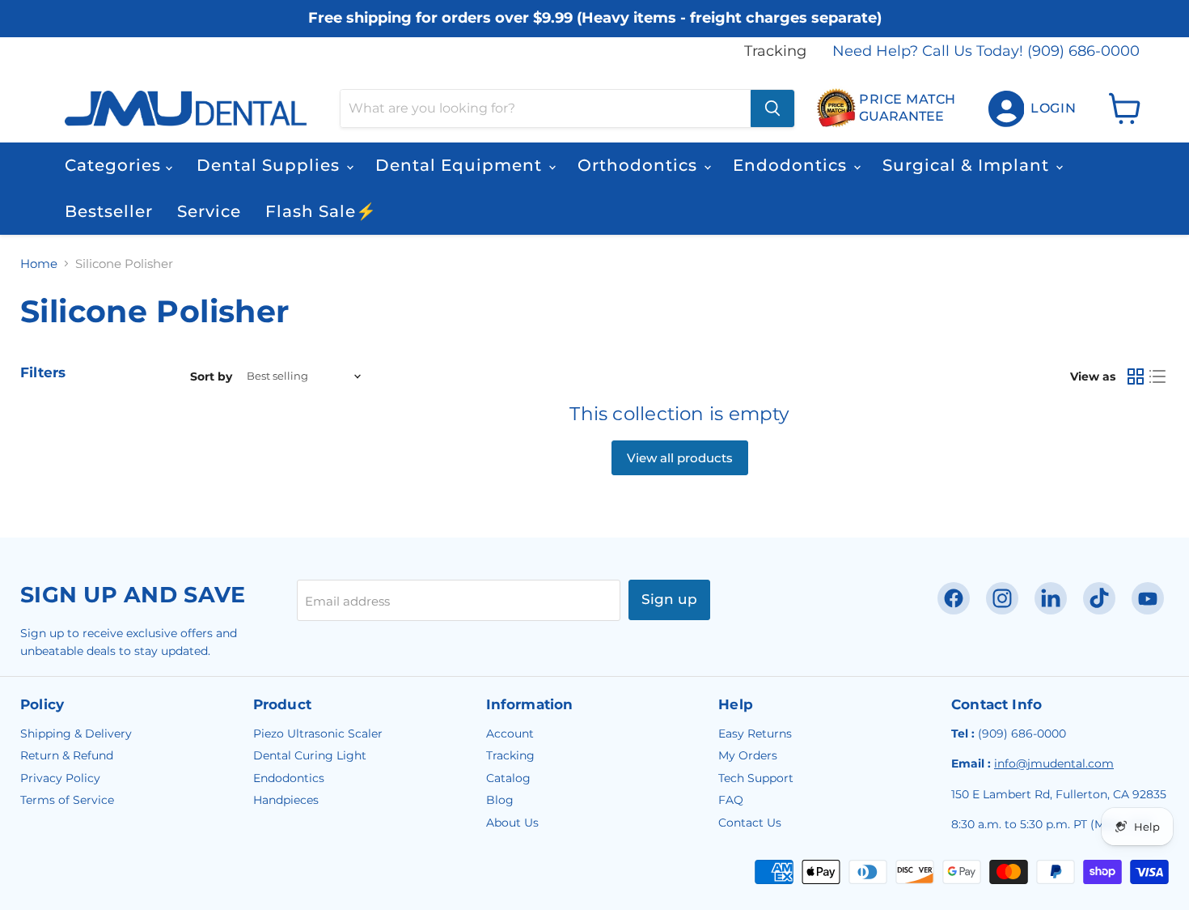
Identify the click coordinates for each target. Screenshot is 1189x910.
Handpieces (286, 800)
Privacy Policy (60, 778)
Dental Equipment (461, 165)
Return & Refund (66, 755)
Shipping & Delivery (76, 733)
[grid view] (1135, 376)
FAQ (730, 800)
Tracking (775, 51)
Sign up (669, 599)
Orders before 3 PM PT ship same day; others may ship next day (595, 32)
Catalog (508, 778)
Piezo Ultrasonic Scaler (318, 733)
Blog (500, 800)
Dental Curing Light (309, 755)
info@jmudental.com (1054, 763)
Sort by (211, 376)
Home (38, 263)
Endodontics (792, 165)
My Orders (747, 755)
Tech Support (755, 778)
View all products (680, 458)
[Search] (772, 108)
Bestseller (109, 211)
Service (209, 211)
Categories (115, 165)
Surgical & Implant (968, 165)
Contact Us (749, 822)
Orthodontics (640, 165)
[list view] (1158, 376)
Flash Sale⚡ (321, 211)
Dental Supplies (271, 165)
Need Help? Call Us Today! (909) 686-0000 (986, 51)
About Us (512, 822)
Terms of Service (67, 800)
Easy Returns (755, 733)
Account (510, 733)
